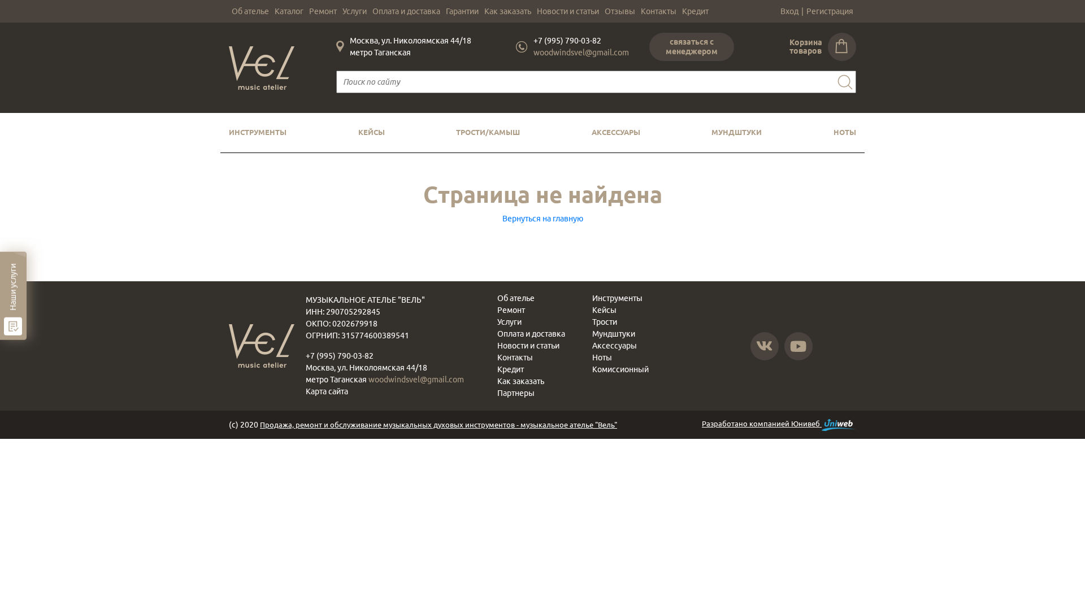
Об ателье (250, 11)
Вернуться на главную (542, 218)
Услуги (354, 11)
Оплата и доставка (406, 11)
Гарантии (462, 11)
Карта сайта (327, 391)
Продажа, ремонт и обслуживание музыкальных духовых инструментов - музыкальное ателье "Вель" (438, 425)
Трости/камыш (488, 132)
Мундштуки (736, 132)
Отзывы (620, 11)
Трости (604, 321)
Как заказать (507, 11)
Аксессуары (616, 132)
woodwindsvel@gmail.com (581, 52)
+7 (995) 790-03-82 (567, 40)
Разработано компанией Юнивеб (762, 424)
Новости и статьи (568, 11)
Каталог (289, 11)
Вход (789, 11)
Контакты (658, 11)
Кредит (695, 11)
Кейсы (371, 132)
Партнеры (516, 393)
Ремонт (323, 11)
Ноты (845, 132)
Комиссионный (620, 369)
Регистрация (829, 11)
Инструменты (258, 132)
